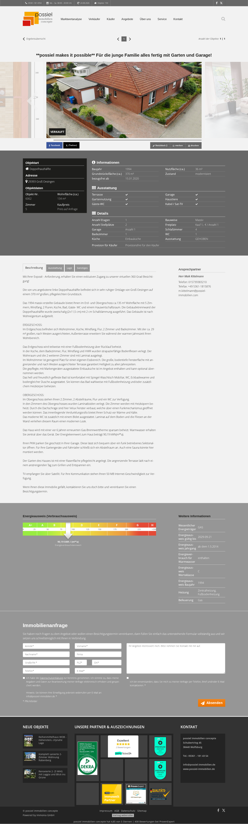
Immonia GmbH (45, 815)
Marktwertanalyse (71, 19)
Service (162, 19)
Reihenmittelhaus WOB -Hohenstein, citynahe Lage (52, 740)
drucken (194, 145)
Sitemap (142, 810)
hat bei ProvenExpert (124, 821)
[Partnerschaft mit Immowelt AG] (112, 794)
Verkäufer (94, 19)
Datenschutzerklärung (51, 678)
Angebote (127, 19)
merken (179, 145)
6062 (28, 198)
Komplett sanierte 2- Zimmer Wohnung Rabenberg (50, 757)
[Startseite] (37, 19)
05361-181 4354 (35, 3)
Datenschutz (128, 810)
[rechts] (130, 38)
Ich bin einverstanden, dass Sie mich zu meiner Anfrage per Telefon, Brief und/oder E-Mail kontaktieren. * (177, 683)
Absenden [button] (214, 703)
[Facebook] (216, 3)
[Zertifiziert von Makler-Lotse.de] (160, 794)
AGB (116, 810)
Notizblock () (161, 145)
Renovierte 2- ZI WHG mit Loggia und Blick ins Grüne (52, 774)
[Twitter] (221, 3)
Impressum (106, 810)
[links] (118, 38)
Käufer (111, 19)
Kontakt (178, 19)
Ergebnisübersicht (36, 38)
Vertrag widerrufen (123, 815)
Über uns (145, 19)
